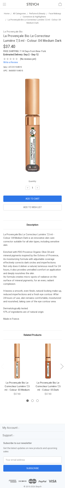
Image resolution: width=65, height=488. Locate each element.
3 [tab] (37, 400)
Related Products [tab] (32, 335)
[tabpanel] (17, 369)
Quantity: (32, 181)
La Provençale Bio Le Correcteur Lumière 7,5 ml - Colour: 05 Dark (48, 386)
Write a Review (10, 62)
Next (62, 366)
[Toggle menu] (4, 4)
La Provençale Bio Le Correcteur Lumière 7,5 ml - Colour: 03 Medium (17, 386)
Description (32, 224)
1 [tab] (27, 400)
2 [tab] (32, 400)
